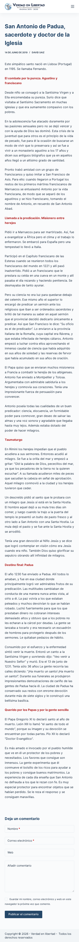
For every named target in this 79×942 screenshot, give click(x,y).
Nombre (14, 829)
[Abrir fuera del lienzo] (72, 6)
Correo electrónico (21, 840)
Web (10, 852)
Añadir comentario (19, 865)
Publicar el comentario (23, 914)
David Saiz (38, 52)
